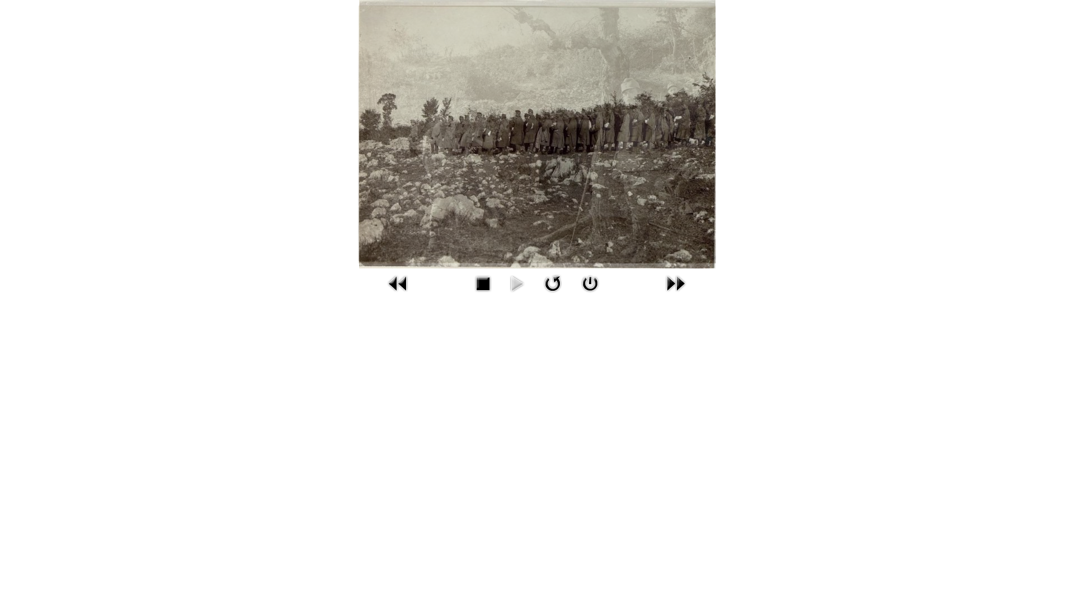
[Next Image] (675, 283)
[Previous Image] (398, 283)
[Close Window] (590, 283)
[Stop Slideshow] (482, 283)
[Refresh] (552, 283)
